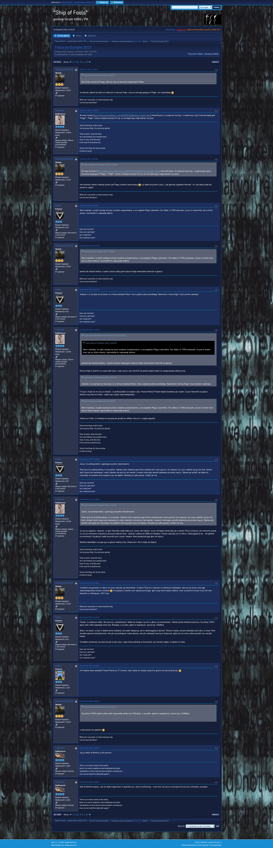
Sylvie (144, 41)
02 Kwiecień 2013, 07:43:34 (89, 499)
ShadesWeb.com (70, 845)
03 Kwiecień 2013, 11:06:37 (89, 782)
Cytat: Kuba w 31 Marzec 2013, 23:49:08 (99, 252)
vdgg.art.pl (181, 30)
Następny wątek (212, 54)
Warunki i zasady (207, 842)
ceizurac (59, 110)
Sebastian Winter (64, 69)
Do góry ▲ (218, 842)
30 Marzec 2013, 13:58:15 (88, 69)
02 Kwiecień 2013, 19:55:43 (89, 701)
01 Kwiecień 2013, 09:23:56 (89, 246)
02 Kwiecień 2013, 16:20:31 (89, 583)
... (84, 62)
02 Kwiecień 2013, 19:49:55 (89, 666)
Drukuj (215, 62)
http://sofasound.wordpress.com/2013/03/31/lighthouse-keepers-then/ (122, 115)
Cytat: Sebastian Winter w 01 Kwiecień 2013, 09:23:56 (104, 336)
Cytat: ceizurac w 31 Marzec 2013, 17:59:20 (100, 165)
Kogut (58, 665)
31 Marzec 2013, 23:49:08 (88, 205)
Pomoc (197, 842)
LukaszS (60, 748)
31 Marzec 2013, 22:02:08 (88, 159)
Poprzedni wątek (195, 54)
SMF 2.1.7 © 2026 (57, 842)
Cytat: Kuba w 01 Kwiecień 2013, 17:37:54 (100, 378)
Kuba (58, 205)
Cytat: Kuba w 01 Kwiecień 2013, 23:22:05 (100, 505)
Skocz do (181, 826)
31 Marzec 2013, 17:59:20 (88, 110)
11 (87, 62)
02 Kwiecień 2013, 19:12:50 (89, 617)
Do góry (57, 814)
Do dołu (57, 62)
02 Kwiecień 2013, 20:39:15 (89, 748)
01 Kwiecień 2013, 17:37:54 (89, 289)
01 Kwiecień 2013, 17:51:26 (89, 330)
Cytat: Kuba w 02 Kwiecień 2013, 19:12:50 (100, 707)
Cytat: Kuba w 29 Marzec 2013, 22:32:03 (99, 75)
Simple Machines (70, 842)
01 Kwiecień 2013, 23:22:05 (89, 459)
